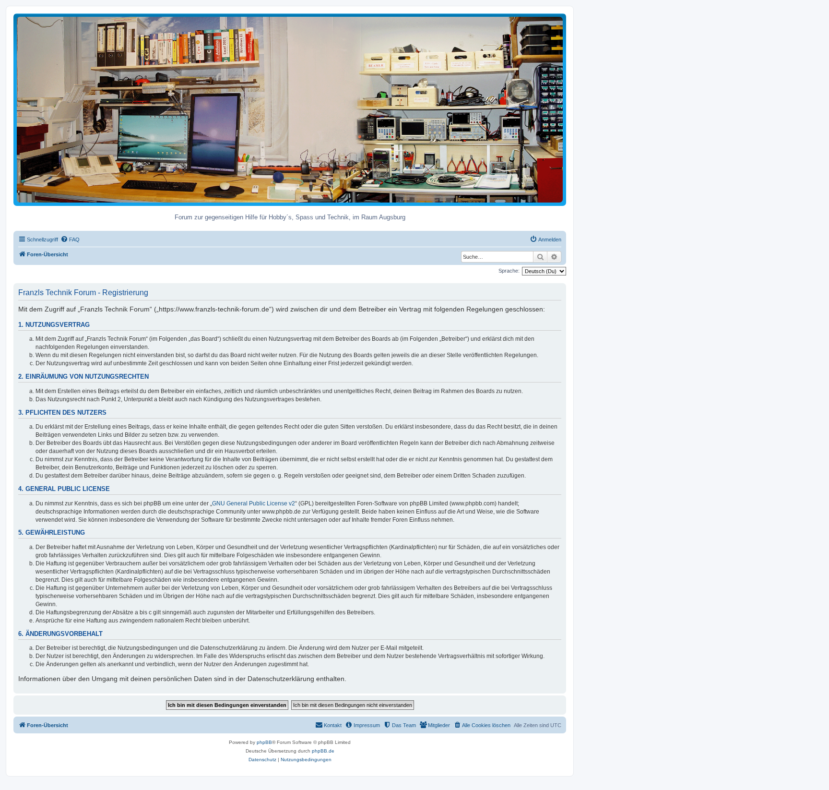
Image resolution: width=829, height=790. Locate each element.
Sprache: (509, 271)
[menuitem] (70, 239)
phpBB (264, 742)
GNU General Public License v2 (253, 503)
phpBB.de (323, 751)
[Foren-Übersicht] (290, 109)
